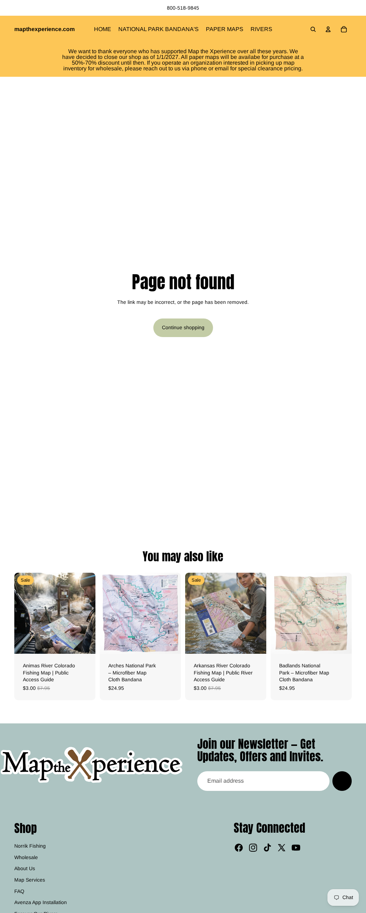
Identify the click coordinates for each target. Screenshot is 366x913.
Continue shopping (183, 327)
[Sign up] (342, 781)
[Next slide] (89, 613)
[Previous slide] (19, 613)
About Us (24, 868)
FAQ (19, 891)
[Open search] (313, 29)
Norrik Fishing (30, 846)
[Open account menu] (328, 29)
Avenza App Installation (40, 902)
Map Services (29, 880)
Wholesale (26, 857)
